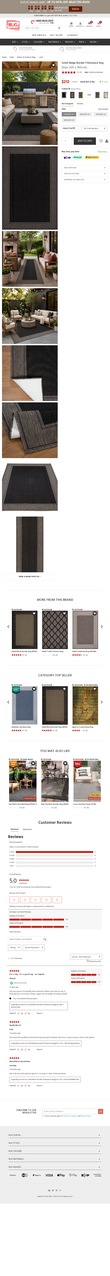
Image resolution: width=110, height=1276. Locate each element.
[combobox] (88, 957)
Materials (54, 42)
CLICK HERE (55, 15)
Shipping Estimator (74, 179)
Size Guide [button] (103, 109)
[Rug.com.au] (13, 25)
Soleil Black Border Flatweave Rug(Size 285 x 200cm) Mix (37, 1006)
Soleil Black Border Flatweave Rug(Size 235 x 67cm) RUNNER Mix (53, 1079)
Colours (38, 42)
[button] (69, 89)
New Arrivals (39, 35)
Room (93, 42)
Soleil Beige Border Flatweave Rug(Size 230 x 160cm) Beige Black (54, 1043)
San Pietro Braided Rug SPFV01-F (23, 804)
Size (14, 42)
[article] (25, 634)
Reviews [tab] (15, 829)
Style (25, 42)
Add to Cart (85, 141)
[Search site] (59, 28)
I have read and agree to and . (68, 1116)
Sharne (12, 978)
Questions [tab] (27, 829)
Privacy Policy (86, 1116)
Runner (80, 103)
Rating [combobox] (13, 947)
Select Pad (68, 128)
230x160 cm (69, 114)
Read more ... (103, 151)
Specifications (71, 173)
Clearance (72, 35)
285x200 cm (85, 114)
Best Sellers (56, 35)
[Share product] (107, 141)
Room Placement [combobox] (32, 947)
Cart (98, 26)
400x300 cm (69, 120)
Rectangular (67, 103)
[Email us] (49, 1190)
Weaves (69, 42)
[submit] (100, 1111)
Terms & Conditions (70, 1116)
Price (82, 42)
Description (70, 167)
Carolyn (12, 1066)
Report (40, 1013)
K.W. (11, 1029)
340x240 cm (101, 114)
